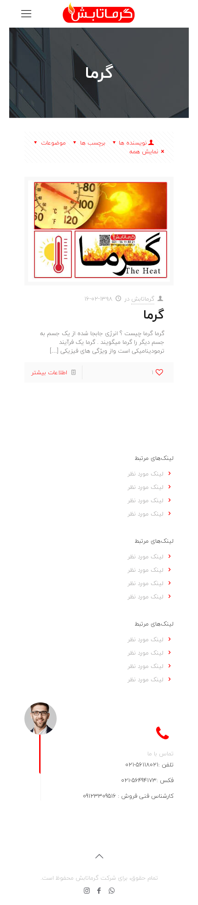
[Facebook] (99, 891)
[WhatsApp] (111, 891)
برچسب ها (92, 143)
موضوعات (53, 143)
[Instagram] (87, 891)
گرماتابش (142, 299)
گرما (153, 314)
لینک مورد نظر (145, 474)
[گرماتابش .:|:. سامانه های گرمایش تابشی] (99, 14)
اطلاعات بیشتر (49, 372)
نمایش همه (143, 151)
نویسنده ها (133, 143)
